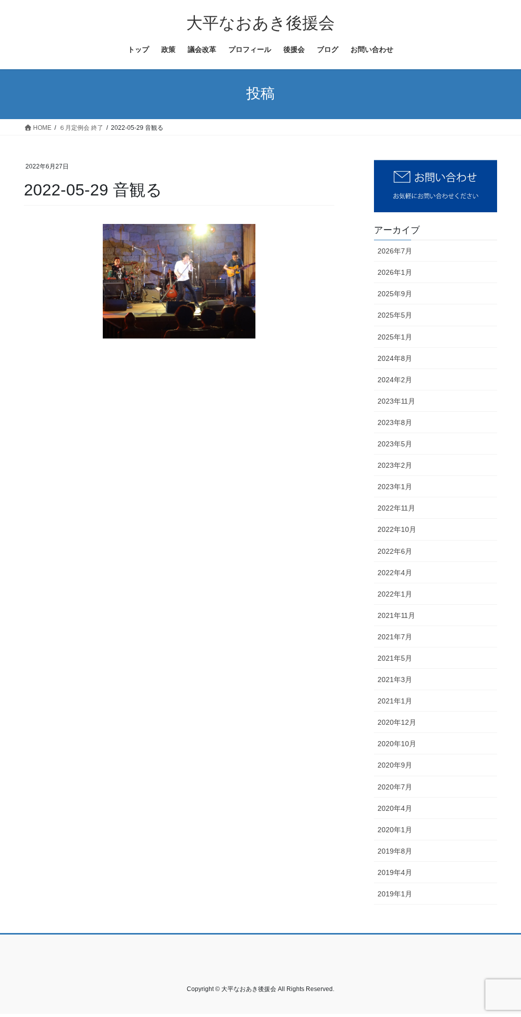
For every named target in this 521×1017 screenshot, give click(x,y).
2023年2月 (395, 465)
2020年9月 (395, 765)
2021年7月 (395, 637)
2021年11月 (396, 615)
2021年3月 (395, 679)
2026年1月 (395, 272)
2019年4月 (395, 872)
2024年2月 (395, 380)
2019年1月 (395, 894)
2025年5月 (395, 315)
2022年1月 (395, 594)
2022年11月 (396, 508)
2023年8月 (395, 422)
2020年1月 (395, 830)
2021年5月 (395, 658)
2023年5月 (395, 444)
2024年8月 (395, 358)
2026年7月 (395, 251)
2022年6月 (395, 551)
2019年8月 (395, 851)
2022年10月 (397, 529)
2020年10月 (397, 744)
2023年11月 (396, 401)
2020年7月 (395, 787)
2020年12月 (397, 722)
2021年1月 (395, 701)
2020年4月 (395, 808)
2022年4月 (395, 573)
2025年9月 (395, 294)
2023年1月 (395, 487)
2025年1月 (395, 337)
